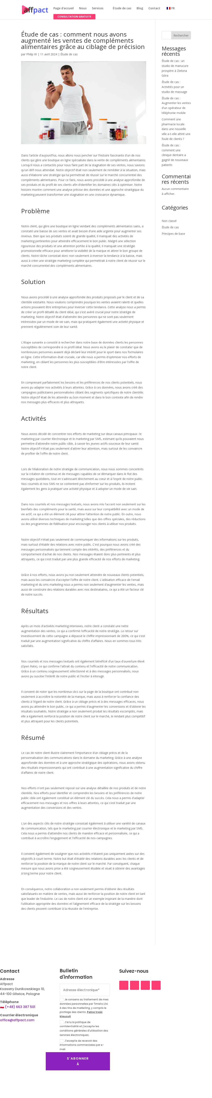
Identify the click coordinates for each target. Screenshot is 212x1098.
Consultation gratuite (74, 16)
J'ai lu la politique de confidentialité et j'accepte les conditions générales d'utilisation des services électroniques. (84, 1028)
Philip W (31, 54)
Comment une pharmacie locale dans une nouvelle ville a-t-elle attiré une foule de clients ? (176, 129)
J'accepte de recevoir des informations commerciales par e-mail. (82, 1045)
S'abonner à (78, 1061)
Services (97, 8)
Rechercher (181, 35)
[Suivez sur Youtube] (156, 985)
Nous (83, 8)
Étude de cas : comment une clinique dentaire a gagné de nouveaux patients (175, 155)
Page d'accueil (63, 8)
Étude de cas (122, 8)
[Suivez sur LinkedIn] (145, 985)
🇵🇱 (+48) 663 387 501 (17, 1006)
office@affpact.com (17, 1020)
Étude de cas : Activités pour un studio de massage (174, 87)
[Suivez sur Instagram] (134, 985)
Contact (154, 8)
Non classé (169, 221)
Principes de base (173, 234)
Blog (140, 8)
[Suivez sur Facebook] (123, 985)
